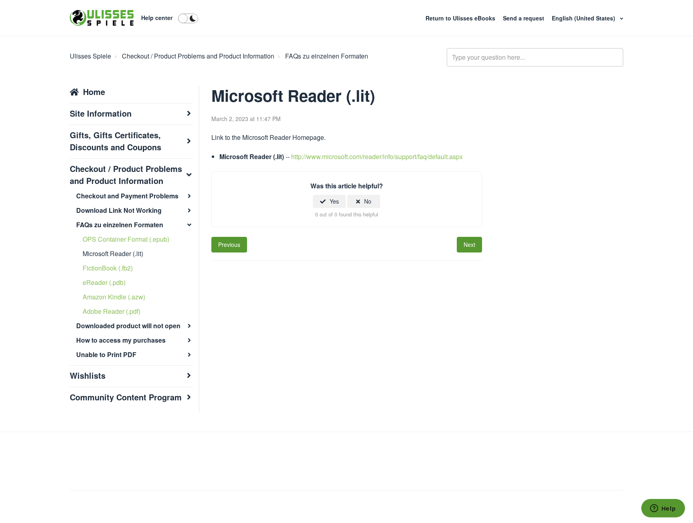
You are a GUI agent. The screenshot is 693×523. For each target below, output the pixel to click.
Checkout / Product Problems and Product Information (198, 56)
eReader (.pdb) (104, 282)
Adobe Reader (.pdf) (111, 311)
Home (94, 91)
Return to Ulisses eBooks (461, 18)
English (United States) (584, 18)
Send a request (524, 18)
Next (469, 244)
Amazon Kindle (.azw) (114, 296)
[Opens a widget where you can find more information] (663, 509)
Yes (334, 201)
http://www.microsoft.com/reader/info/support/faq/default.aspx (377, 156)
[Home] (102, 18)
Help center (156, 18)
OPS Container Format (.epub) (126, 239)
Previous (229, 244)
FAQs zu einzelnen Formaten (326, 56)
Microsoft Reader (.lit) (113, 253)
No (367, 201)
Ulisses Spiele (90, 56)
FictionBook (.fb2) (108, 268)
